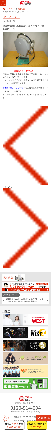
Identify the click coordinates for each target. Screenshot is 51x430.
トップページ (10, 9)
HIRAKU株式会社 (30, 417)
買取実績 (21, 9)
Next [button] (47, 300)
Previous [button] (3, 300)
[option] (25, 300)
